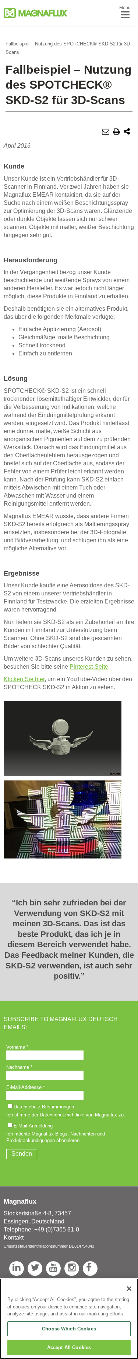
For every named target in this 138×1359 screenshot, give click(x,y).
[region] (69, 1318)
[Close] (129, 1289)
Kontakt (14, 1237)
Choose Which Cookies (69, 1329)
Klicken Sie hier (24, 679)
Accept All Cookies (69, 1347)
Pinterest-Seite (89, 667)
